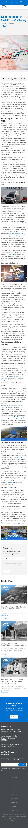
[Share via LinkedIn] (4, 26)
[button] (3, 78)
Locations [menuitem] (14, 790)
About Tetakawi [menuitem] (14, 798)
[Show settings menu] (22, 538)
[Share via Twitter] (6, 26)
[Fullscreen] (25, 538)
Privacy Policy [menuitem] (14, 810)
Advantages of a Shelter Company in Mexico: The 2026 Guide (9, 738)
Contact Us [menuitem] (14, 802)
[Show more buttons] (25, 439)
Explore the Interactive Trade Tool (14, 2)
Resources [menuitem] (14, 794)
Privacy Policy (19, 565)
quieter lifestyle (10, 482)
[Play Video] (2, 538)
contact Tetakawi (18, 523)
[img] (21, 79)
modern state (19, 477)
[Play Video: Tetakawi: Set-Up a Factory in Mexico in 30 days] (14, 531)
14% (14, 254)
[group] (14, 79)
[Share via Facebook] (2, 26)
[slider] (14, 439)
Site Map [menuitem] (14, 806)
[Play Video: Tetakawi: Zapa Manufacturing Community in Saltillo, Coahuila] (14, 432)
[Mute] (19, 538)
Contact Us (14, 717)
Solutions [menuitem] (14, 782)
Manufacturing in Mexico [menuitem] (14, 778)
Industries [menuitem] (14, 786)
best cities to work (18, 457)
